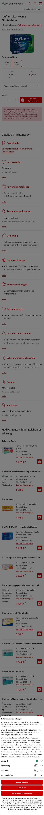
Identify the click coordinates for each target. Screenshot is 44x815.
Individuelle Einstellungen (22, 793)
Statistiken (5, 770)
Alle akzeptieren (22, 782)
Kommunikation (7, 775)
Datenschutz (13, 812)
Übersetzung (5, 766)
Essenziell (4, 761)
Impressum (31, 812)
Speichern (22, 788)
